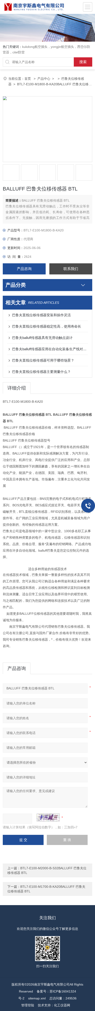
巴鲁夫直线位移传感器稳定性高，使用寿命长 (46, 326)
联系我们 (70, 269)
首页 (28, 78)
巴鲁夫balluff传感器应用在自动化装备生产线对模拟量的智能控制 (49, 349)
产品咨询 (24, 269)
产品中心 (43, 78)
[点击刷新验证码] (48, 817)
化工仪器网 (62, 1005)
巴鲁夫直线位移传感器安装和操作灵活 (41, 315)
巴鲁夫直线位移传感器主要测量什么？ (41, 372)
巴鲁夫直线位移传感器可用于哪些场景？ (43, 360)
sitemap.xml (37, 998)
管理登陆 (27, 1005)
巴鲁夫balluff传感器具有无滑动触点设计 (42, 338)
